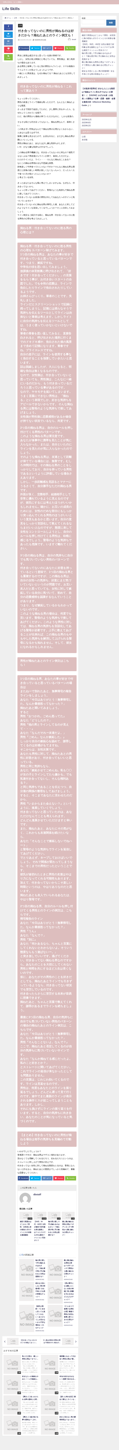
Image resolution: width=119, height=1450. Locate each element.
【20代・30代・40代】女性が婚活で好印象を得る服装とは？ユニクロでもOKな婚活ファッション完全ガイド (98, 47)
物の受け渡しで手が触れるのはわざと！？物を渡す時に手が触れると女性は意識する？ (98, 56)
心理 (20, 25)
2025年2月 (86, 125)
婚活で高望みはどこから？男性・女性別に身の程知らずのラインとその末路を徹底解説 (98, 38)
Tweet (8, 36)
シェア (8, 28)
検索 (84, 18)
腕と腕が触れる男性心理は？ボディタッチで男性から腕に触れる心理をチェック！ (98, 65)
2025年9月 (86, 122)
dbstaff (74, 39)
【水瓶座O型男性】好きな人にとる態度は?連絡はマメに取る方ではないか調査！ (98, 92)
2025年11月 (87, 119)
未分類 (84, 140)
